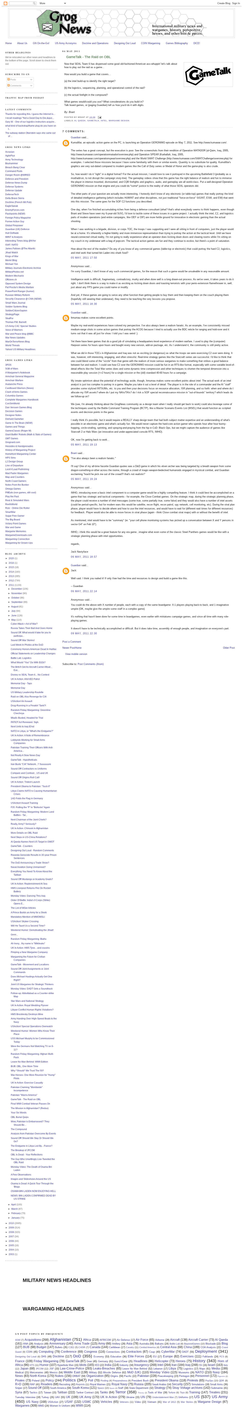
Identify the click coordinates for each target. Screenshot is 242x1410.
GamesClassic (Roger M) (18, 430)
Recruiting (64, 1384)
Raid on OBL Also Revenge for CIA (29, 696)
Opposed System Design (18, 283)
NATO (199, 1372)
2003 (12, 1254)
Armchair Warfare (14, 380)
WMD (41, 1405)
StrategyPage (12, 314)
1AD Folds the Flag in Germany (27, 798)
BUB (26, 1347)
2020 (12, 558)
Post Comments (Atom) (91, 664)
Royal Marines (98, 1384)
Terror (120, 1392)
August (15, 606)
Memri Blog (11, 260)
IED (97, 1365)
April (13, 1204)
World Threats (12, 345)
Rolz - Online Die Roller (17, 508)
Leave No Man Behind (134, 1368)
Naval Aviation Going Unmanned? (28, 867)
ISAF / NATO (11, 244)
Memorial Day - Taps (21, 683)
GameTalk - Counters (22, 846)
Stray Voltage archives (187, 1387)
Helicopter (161, 1361)
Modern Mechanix (14, 275)
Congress (90, 1351)
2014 (12, 572)
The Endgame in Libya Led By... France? (31, 1146)
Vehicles (106, 1401)
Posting (104, 1380)
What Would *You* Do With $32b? (28, 662)
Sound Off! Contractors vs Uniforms (29, 768)
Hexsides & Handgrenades (19, 446)
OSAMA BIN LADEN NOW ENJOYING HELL (33, 1191)
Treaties (214, 1392)
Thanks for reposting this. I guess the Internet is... (30, 114)
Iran (174, 1364)
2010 (12, 1223)
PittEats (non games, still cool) (20, 492)
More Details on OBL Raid (24, 833)
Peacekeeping (165, 1376)
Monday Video (159, 1372)
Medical (19, 1372)
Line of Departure (14, 465)
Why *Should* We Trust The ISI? (27, 1070)
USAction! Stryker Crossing (25, 921)
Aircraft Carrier (198, 1339)
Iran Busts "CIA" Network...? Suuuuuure (31, 764)
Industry (124, 1365)
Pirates (20, 1380)
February (16, 1213)
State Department (138, 1388)
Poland (36, 1380)
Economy (99, 1356)
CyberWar (168, 1351)
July (13, 611)
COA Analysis (208, 1347)
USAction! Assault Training (24, 803)
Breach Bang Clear (15, 167)
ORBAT (76, 1376)
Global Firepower (14, 225)
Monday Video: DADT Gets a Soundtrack (32, 988)
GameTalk (93, 121)
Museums (183, 1372)
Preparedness (120, 1380)
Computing (46, 1351)
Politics (69, 1380)
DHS (43, 1356)
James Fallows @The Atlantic (20, 248)
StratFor (9, 318)
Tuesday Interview (25, 1397)
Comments (15, 85)
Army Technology (14, 159)
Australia (144, 1343)
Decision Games (13, 411)
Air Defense (123, 1339)
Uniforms (183, 1397)
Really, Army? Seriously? (23, 824)
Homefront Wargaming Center (20, 454)
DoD (77, 1356)
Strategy (159, 1387)
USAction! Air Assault (21, 701)
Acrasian (9, 152)
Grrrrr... (14, 934)
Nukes (59, 1375)
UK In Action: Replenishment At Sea (29, 883)
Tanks (104, 1392)
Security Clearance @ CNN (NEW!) (23, 299)
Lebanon (158, 1368)
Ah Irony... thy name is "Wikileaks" (28, 943)
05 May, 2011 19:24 (84, 479)
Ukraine (130, 1397)
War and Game (13, 527)
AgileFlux (10, 155)
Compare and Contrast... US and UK (29, 773)
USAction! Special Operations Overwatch (32, 1026)
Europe (168, 1356)
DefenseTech (12, 194)
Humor (44, 1364)
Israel (211, 1364)
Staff (120, 1388)
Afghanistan (60, 1339)
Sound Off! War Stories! (23, 640)
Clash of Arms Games (16, 392)
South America (58, 1388)
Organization (95, 1375)
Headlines (140, 1361)
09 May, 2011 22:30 (84, 633)
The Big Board (12, 519)
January (15, 1217)
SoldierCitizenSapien (16, 310)
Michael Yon (11, 264)
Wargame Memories (15, 531)
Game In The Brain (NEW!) (19, 423)
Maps (202, 1368)
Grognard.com (12, 442)
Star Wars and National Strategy (27, 1001)
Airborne (159, 1339)
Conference (69, 1351)
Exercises (187, 1356)
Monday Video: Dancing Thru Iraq (28, 896)
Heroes (180, 1361)
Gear (89, 1361)
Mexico (53, 1372)
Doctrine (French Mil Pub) (18, 202)
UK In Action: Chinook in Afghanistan (29, 828)
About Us (22, 43)
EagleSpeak (11, 206)
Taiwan (47, 1392)
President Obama (166, 1380)
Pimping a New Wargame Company (29, 952)
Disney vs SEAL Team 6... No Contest (30, 674)
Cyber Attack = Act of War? (24, 624)
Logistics (188, 1368)
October (15, 597)
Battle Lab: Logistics (21, 658)
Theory (141, 1393)
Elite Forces (136, 1356)
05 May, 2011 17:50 (84, 257)
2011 (12, 585)
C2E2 (71, 1347)
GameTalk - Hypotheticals (24, 760)
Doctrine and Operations (95, 43)
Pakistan (143, 1375)
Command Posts (13, 171)
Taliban (62, 1392)
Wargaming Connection (17, 539)
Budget (41, 1347)
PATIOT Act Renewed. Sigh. (25, 722)
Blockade (211, 1343)
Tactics (33, 1392)
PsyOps (209, 1380)
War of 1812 (169, 1402)
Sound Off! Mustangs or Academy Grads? (32, 879)
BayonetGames (192, 1343)
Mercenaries (36, 1372)
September (17, 602)
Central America (147, 1347)
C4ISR (81, 1347)
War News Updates (15, 337)
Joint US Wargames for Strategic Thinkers (32, 984)
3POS (8, 365)
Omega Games (13, 488)
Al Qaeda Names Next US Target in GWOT (32, 841)
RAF (32, 1384)
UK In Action (108, 1397)
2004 (12, 1249)
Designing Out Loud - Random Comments (32, 850)
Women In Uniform (60, 1405)
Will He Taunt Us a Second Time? (28, 925)
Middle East (72, 1372)
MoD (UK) (134, 1372)
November (17, 593)
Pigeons (221, 1376)
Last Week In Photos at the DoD (27, 645)
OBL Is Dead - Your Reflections (27, 1154)
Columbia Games (14, 395)
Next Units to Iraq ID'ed (22, 726)
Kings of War (11, 256)
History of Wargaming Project (20, 450)
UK (68, 1397)
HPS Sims (10, 457)
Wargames (22, 1405)
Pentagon (184, 1376)
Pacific (128, 1376)
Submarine (217, 1388)
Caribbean (114, 1347)
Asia (129, 1343)
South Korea (80, 1387)
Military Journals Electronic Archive (23, 268)
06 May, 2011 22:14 (84, 591)
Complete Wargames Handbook (21, 399)
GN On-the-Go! (41, 43)
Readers (46, 1384)
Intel (104, 121)
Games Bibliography (177, 43)
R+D (18, 1384)
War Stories (187, 1402)
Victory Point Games (15, 523)
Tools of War (155, 1392)
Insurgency (141, 1364)
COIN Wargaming (150, 43)
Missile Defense (112, 1372)
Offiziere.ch (11, 279)
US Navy (32, 1401)
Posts (13, 79)
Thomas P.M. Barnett (15, 322)
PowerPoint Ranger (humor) (19, 291)
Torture (171, 1392)
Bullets (59, 1347)
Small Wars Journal (15, 303)
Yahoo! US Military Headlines (20, 349)
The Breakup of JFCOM (23, 1150)
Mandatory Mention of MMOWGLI (28, 917)
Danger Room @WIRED (17, 175)
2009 (12, 1227)
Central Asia (168, 1347)
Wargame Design (119, 121)
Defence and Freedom (16, 179)
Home (8, 43)
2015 (12, 567)
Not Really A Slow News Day (25, 755)
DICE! (196, 43)
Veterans (124, 1402)
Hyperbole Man (65, 1365)
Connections (113, 1351)
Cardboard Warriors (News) (19, 388)
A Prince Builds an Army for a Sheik (29, 912)
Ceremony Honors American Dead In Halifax (33, 649)
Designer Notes (13, 415)
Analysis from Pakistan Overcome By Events (33, 1133)
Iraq (187, 1364)
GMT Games (11, 438)
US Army (220, 1396)
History (199, 1361)
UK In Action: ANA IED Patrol (25, 679)
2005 (12, 1245)
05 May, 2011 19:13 (84, 444)
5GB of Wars (11, 368)
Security (177, 1384)
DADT (185, 1351)
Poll (90, 1380)
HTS (32, 1365)
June (14, 615)
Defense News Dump (16, 182)
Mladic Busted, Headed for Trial (27, 718)
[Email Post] (99, 117)
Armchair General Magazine (19, 376)
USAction (53, 1402)
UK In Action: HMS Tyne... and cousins (30, 948)
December (17, 589)
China (188, 1347)
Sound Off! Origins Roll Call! (25, 777)
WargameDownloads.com (18, 535)
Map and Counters (14, 477)
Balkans (159, 1343)
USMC (86, 1401)
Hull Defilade (12, 233)
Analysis (38, 1343)
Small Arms (216, 1384)
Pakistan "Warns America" (24, 1095)
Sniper (18, 1388)
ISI (200, 1365)
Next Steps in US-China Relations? (29, 837)
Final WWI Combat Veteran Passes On (30, 1103)
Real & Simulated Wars (17, 500)
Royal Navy (119, 1384)
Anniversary (57, 1343)
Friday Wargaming (46, 1361)
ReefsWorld (11, 504)
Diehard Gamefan (14, 419)
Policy (50, 1380)
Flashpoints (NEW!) (15, 213)
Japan (24, 1368)
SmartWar (10, 512)
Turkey (45, 1397)
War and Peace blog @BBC (19, 334)
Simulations (198, 1384)
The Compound (19, 1129)
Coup (152, 1351)
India (108, 1364)
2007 (12, 1236)
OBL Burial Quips (20, 1117)
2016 (12, 563)
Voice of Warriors (14, 330)
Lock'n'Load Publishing (17, 469)
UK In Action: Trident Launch (25, 782)
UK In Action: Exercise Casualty (27, 1082)
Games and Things (15, 426)
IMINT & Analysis (13, 237)
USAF (69, 1401)
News (19, 1375)
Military (93, 1372)
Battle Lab (175, 1343)
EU (155, 1356)
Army (101, 1343)
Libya (172, 1368)
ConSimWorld (12, 403)
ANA (25, 1343)
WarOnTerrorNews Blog (17, 341)
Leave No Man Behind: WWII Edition (29, 1061)
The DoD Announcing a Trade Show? (30, 862)
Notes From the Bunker (17, 484)
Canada (95, 1347)
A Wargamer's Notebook (17, 372)
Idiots (82, 1364)
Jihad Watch (11, 252)
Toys (182, 1392)
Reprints (80, 1384)
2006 (12, 1241)
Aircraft (175, 1339)
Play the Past (12, 496)
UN (142, 1397)
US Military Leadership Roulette (27, 692)
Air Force (142, 1339)
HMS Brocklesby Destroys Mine (27, 1014)
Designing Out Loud (125, 43)
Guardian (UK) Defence (17, 229)
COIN (29, 1351)
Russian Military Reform (17, 295)
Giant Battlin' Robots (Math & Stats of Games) (28, 434)
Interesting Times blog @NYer (20, 240)
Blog (225, 1343)
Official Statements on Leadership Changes (33, 653)
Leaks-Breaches (104, 1368)
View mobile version (76, 654)
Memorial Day (18, 688)
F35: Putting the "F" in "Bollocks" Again (30, 807)
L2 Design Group (14, 461)
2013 (12, 576)
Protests (192, 1380)
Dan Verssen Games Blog (18, 407)
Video (138, 1402)
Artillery (116, 1343)
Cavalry (130, 1347)
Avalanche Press (14, 384)
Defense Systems (14, 186)
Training (194, 1392)
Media (216, 1368)
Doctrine (58, 1356)
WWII (79, 1405)
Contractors (134, 1351)
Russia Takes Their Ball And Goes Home (31, 628)
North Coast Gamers (15, 481)
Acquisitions (33, 1339)
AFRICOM (105, 1339)
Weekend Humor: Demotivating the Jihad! (32, 930)
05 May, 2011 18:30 (84, 303)
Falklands (207, 1356)
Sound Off (34, 1387)
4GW (17, 1340)
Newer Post (68, 647)
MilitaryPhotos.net (14, 271)
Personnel (202, 1375)
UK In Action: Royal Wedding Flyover (29, 1005)
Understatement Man (163, 1397)
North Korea (38, 1375)
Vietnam (151, 1402)
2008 (12, 1232)
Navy (216, 1372)
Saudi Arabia (159, 1384)
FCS (222, 1356)
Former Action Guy (14, 221)
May (13, 620)
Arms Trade (82, 1343)
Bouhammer (11, 163)
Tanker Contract (85, 1392)
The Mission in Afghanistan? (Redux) (30, 1108)
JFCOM (39, 1368)
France (20, 1361)
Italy (226, 1365)
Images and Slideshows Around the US (31, 1179)
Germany (103, 1361)
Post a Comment (71, 641)
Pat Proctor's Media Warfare (19, 287)
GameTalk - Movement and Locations (30, 964)
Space (100, 1388)
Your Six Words (18, 1112)
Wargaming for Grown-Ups (19, 543)
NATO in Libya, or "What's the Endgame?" (32, 731)
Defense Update (13, 190)
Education (115, 1356)
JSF (51, 1368)
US (197, 1396)
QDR (221, 1380)
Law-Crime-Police (72, 1368)
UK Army (85, 1397)
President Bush (140, 1380)
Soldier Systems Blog (16, 306)
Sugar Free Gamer (14, 516)
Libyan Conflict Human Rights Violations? (32, 1009)
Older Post (229, 647)
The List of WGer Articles (23, 908)
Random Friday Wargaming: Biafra (28, 939)
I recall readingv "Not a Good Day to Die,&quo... (29, 118)
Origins (114, 1376)
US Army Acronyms (66, 43)
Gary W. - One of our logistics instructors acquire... (30, 121)
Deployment (206, 1351)
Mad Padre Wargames (16, 473)
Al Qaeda (80, 121)
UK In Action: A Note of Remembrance (30, 735)
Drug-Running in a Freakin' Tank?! (28, 705)
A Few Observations (21, 1174)
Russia (138, 1384)
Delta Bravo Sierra (14, 198)
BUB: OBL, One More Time (24, 1066)
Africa (87, 1339)
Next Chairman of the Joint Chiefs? (29, 819)
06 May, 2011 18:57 (84, 556)
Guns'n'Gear (120, 1361)
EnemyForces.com (14, 210)
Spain (112, 1388)
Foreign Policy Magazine (18, 217)
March (14, 1209)
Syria (18, 1392)
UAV (57, 1397)
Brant (74, 453)
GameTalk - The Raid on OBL (88, 57)
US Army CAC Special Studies (20, 326)
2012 (12, 580)
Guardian (76, 137)
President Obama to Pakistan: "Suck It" (30, 786)
